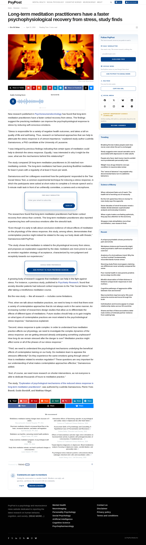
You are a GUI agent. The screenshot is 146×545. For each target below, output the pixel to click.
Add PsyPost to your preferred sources (50, 270)
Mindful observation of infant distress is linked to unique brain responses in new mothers (116, 282)
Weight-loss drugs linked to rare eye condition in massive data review (115, 166)
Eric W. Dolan (15, 27)
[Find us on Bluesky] (36, 538)
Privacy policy (104, 512)
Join (119, 2)
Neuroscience (89, 2)
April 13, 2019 (30, 27)
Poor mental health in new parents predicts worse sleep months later (117, 274)
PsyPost (15, 2)
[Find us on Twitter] (12, 538)
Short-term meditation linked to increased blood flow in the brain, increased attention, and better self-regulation (29, 427)
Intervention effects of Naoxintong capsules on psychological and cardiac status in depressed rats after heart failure (72, 420)
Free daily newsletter (51, 195)
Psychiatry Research (68, 282)
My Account (132, 2)
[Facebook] (105, 100)
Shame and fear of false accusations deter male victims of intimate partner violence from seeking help (117, 313)
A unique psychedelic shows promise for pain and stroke (117, 241)
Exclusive (17, 8)
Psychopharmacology (63, 526)
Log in (21, 486)
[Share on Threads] (85, 88)
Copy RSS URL (118, 88)
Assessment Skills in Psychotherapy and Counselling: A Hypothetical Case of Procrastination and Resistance (72, 428)
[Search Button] (111, 2)
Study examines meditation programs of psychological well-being (29, 441)
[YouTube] (123, 106)
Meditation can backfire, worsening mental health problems (29, 434)
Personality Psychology (64, 512)
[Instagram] (114, 106)
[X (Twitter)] (114, 100)
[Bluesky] (123, 100)
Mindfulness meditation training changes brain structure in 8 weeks (29, 420)
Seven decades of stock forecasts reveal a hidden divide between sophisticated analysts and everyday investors (117, 208)
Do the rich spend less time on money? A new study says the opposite (116, 200)
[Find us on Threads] (32, 538)
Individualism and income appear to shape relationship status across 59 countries (117, 305)
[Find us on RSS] (24, 538)
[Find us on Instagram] (20, 538)
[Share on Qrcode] (33, 88)
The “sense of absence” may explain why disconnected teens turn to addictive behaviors (116, 174)
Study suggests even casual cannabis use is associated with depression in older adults (118, 153)
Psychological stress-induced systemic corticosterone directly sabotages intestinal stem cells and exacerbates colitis (72, 454)
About (99, 2)
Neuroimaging (59, 508)
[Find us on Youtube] (28, 538)
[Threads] (105, 106)
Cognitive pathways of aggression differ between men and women (116, 289)
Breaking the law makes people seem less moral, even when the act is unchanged (117, 146)
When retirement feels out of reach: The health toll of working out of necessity (116, 193)
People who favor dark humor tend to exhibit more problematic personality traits (118, 159)
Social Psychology (55, 2)
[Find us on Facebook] (8, 538)
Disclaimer (102, 508)
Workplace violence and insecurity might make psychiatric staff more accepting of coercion (117, 248)
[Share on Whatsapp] (44, 88)
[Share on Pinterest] (49, 88)
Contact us (102, 505)
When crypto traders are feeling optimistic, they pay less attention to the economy (117, 215)
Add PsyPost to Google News (118, 74)
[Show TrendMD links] (92, 464)
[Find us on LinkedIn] (16, 538)
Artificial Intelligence (62, 519)
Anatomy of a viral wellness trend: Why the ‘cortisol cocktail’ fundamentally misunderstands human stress (117, 257)
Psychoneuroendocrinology (48, 114)
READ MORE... (36, 516)
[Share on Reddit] (39, 88)
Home (10, 8)
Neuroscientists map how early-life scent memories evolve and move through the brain (117, 297)
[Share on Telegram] (60, 88)
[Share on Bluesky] (91, 88)
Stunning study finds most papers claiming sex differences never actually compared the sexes (118, 266)
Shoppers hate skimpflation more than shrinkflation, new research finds (116, 222)
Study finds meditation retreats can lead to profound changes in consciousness (29, 448)
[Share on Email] (28, 88)
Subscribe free (118, 59)
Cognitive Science (73, 2)
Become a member (36, 486)
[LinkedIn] (132, 100)
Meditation (24, 8)
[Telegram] (132, 106)
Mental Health (39, 2)
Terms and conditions (107, 516)
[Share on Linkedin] (55, 88)
